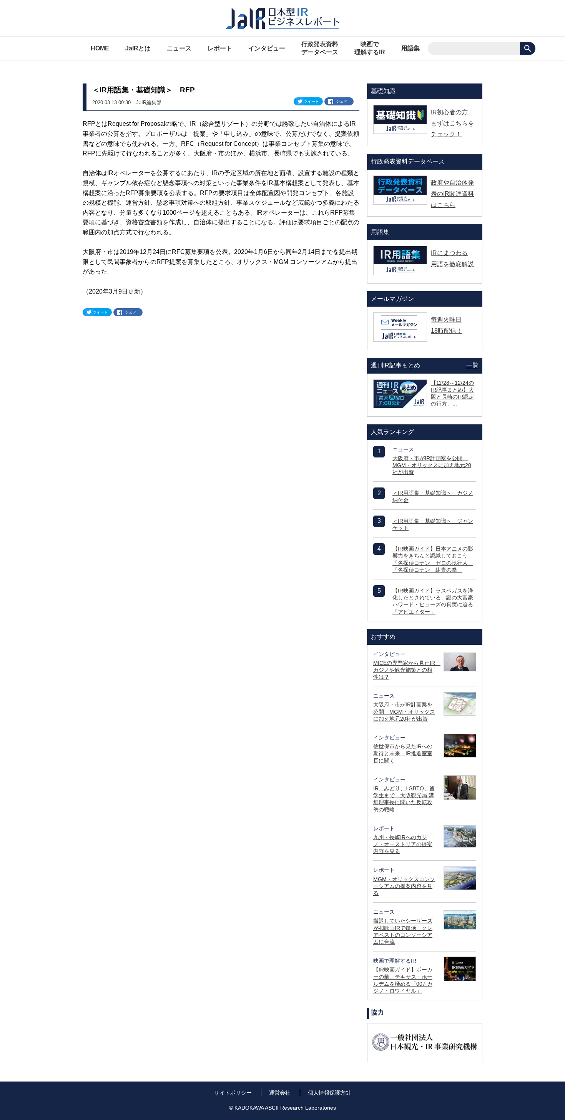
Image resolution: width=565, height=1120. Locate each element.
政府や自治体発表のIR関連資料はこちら (452, 193)
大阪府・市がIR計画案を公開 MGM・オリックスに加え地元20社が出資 (431, 465)
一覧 (472, 365)
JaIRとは (138, 48)
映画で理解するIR (369, 48)
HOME (100, 48)
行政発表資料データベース (319, 48)
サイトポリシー (233, 1093)
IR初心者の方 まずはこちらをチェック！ (452, 123)
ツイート (311, 101)
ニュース (179, 48)
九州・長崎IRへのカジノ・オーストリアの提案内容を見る (402, 844)
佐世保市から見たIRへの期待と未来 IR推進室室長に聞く (402, 753)
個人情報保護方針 (329, 1093)
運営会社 (280, 1093)
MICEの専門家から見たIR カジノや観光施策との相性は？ (406, 670)
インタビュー (266, 48)
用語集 (410, 48)
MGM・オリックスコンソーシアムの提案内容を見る (404, 886)
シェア (341, 101)
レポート (220, 48)
